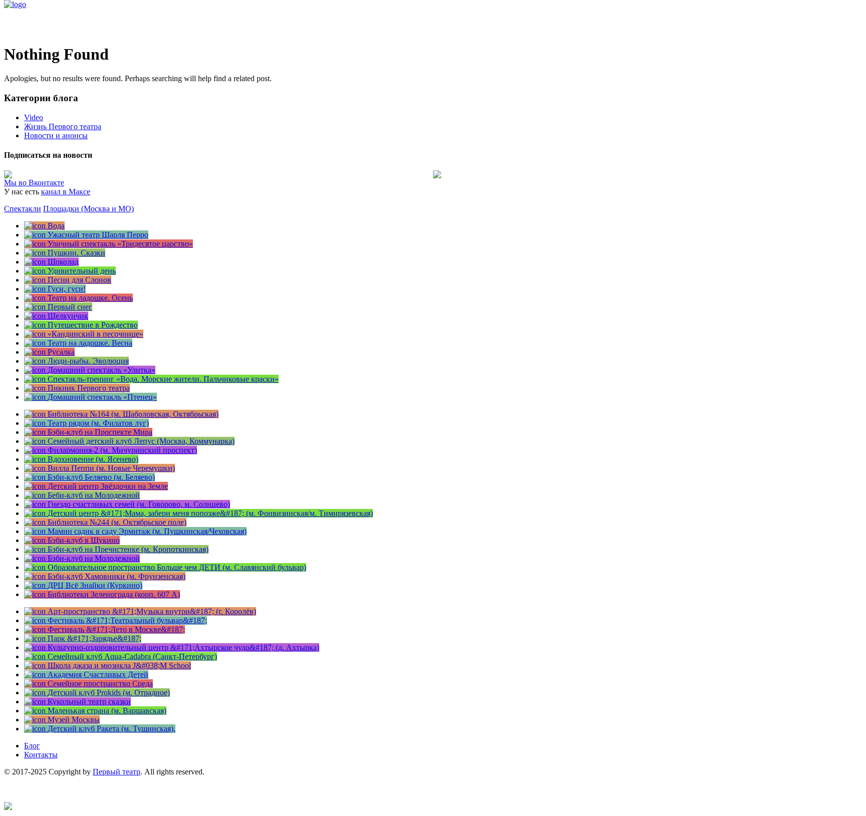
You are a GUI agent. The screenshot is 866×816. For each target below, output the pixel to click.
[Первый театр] (15, 4)
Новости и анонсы (56, 135)
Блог (32, 745)
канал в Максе (65, 191)
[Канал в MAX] (8, 807)
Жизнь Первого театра (62, 126)
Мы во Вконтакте (34, 182)
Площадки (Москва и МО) (88, 208)
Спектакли (22, 208)
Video (33, 117)
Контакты (41, 754)
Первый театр (116, 771)
